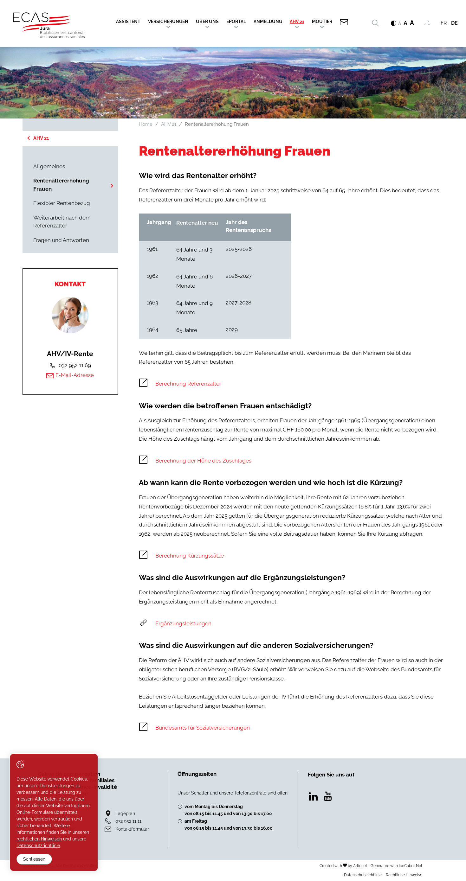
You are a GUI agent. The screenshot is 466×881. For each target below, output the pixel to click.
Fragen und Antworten (61, 240)
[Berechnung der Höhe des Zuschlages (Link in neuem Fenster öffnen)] (291, 461)
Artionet (360, 865)
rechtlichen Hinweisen (39, 838)
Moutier (322, 21)
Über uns (207, 21)
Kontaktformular (132, 829)
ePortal (236, 21)
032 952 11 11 (128, 821)
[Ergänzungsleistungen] (291, 624)
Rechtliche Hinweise (404, 874)
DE (454, 23)
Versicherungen (168, 21)
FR (444, 23)
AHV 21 (297, 21)
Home (145, 124)
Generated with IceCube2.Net (396, 865)
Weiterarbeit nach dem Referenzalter (62, 221)
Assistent (128, 21)
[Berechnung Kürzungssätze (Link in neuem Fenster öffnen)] (291, 556)
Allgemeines (49, 166)
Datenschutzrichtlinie (363, 874)
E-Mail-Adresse (74, 375)
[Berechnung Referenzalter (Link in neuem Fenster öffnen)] (291, 384)
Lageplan (125, 813)
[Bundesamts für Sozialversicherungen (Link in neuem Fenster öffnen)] (291, 728)
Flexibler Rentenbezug (61, 203)
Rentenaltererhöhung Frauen (61, 184)
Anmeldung (268, 21)
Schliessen (34, 859)
